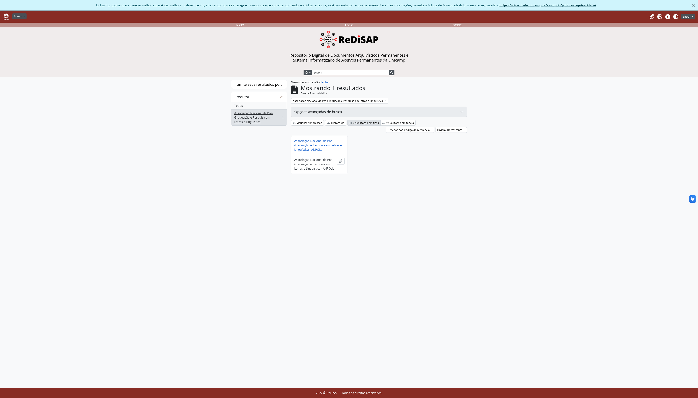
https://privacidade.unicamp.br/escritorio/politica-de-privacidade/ (548, 5)
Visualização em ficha (365, 123)
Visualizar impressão (309, 123)
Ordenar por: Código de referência (409, 130)
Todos (238, 106)
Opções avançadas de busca (318, 111)
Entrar (687, 16)
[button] (652, 17)
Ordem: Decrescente (450, 130)
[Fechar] (693, 5)
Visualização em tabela (399, 123)
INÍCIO (240, 25)
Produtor (241, 96)
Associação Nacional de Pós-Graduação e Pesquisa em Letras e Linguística (259, 117)
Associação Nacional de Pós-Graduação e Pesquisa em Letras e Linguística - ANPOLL (318, 145)
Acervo (18, 16)
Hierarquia (337, 123)
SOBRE (457, 25)
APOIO (349, 25)
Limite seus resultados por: (259, 84)
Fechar (325, 82)
